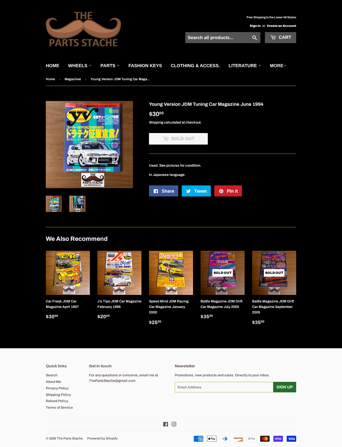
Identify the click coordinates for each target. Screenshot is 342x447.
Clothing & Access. (195, 65)
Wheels (78, 65)
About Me (53, 382)
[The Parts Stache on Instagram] (174, 425)
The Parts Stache (70, 438)
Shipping (156, 122)
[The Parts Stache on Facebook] (165, 425)
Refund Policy (57, 401)
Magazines (73, 79)
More (276, 65)
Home (52, 65)
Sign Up (284, 387)
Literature (243, 65)
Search (51, 375)
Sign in (255, 25)
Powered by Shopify (102, 438)
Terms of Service (59, 407)
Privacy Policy (57, 388)
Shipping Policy (58, 395)
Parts (108, 65)
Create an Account (281, 25)
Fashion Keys (145, 65)
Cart (284, 37)
